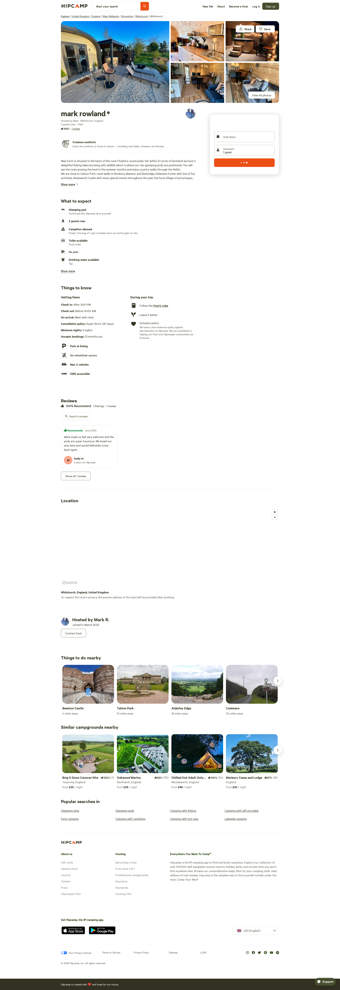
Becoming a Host (126, 862)
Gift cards (67, 862)
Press (64, 887)
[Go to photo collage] (115, 62)
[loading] (244, 162)
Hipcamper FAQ (71, 894)
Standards (121, 887)
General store (69, 868)
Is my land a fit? (125, 868)
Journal (65, 875)
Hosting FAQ (123, 894)
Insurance (121, 881)
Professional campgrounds (131, 875)
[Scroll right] (277, 681)
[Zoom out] (274, 517)
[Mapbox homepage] (70, 583)
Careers (65, 881)
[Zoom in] (274, 512)
